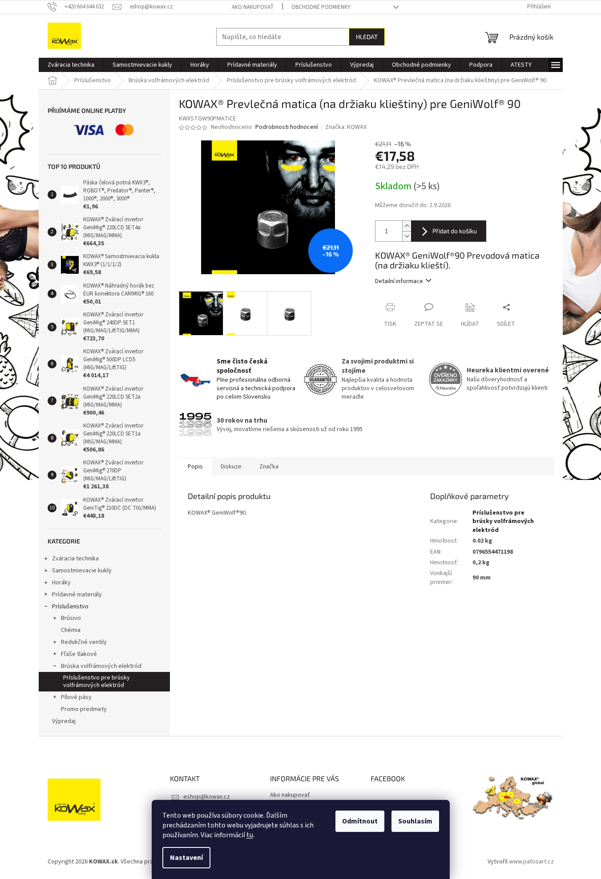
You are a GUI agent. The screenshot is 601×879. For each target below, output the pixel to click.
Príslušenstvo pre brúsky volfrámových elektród (96, 681)
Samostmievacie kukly (82, 570)
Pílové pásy (76, 697)
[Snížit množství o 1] (406, 236)
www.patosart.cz (531, 861)
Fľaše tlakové (79, 654)
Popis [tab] (195, 466)
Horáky (61, 582)
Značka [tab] (268, 466)
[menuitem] (71, 65)
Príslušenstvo (70, 606)
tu (249, 835)
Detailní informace (399, 281)
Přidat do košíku (454, 231)
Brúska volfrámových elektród (101, 666)
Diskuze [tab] (231, 466)
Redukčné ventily (84, 642)
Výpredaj (64, 721)
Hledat (367, 36)
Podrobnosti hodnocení (286, 127)
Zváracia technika (75, 558)
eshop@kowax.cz (206, 796)
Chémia (71, 630)
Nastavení (186, 858)
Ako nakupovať (253, 7)
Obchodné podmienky (321, 7)
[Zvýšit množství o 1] (406, 226)
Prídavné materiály (77, 594)
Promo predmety (84, 709)
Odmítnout (360, 821)
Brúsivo (71, 618)
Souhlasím (415, 821)
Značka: (346, 127)
